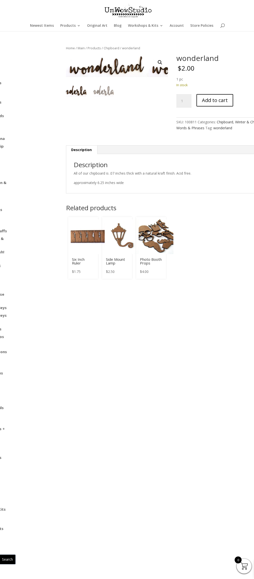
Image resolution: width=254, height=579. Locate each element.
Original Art (97, 26)
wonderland (222, 128)
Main (81, 48)
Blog (118, 26)
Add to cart (215, 100)
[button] (160, 62)
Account (177, 26)
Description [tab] (81, 149)
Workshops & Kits (143, 26)
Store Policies (201, 26)
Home (70, 48)
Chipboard (111, 48)
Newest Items (42, 26)
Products (68, 26)
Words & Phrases (190, 128)
